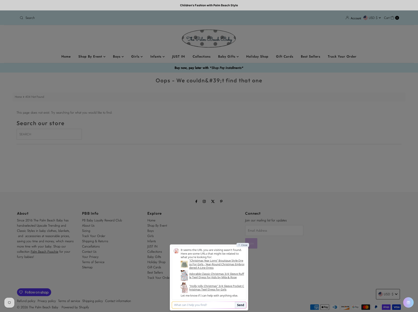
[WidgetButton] (408, 302)
